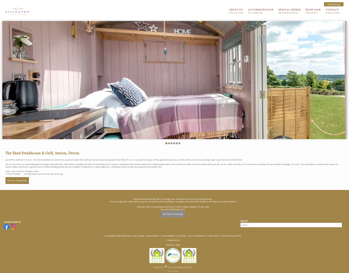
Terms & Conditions (196, 235)
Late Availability (168, 235)
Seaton (29, 159)
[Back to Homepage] (17, 11)
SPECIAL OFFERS (289, 11)
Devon (132, 159)
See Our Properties (17, 180)
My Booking (333, 4)
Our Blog (181, 235)
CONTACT (333, 11)
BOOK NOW (313, 11)
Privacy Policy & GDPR (231, 235)
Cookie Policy (213, 235)
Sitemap (169, 244)
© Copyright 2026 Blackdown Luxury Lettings (125, 235)
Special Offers (153, 235)
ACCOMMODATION (261, 11)
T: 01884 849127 (173, 240)
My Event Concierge (173, 214)
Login (177, 244)
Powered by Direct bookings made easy (172, 267)
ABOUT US (236, 11)
